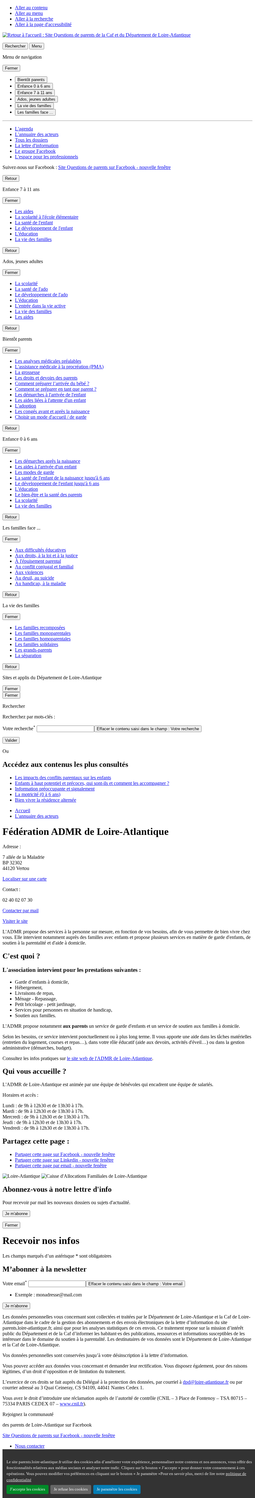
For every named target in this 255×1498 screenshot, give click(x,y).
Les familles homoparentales (43, 638)
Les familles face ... (35, 112)
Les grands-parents (33, 650)
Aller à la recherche (34, 18)
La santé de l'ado (31, 289)
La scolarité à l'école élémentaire (46, 217)
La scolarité (26, 283)
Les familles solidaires (36, 644)
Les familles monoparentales (43, 633)
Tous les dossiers (31, 140)
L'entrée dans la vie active (40, 305)
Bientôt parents (31, 79)
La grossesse (27, 372)
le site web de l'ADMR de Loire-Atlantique (109, 1058)
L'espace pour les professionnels (46, 156)
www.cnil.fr (71, 1403)
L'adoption (25, 405)
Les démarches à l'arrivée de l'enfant (50, 394)
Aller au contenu (31, 7)
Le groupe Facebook (35, 151)
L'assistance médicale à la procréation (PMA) (59, 366)
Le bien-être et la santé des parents (48, 494)
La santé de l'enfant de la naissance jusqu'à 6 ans (62, 477)
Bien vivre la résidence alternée (45, 800)
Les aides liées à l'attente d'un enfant (50, 400)
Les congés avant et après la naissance (52, 411)
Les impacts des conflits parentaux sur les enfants (63, 777)
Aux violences (29, 572)
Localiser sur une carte (24, 878)
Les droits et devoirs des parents (46, 377)
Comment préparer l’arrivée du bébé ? (52, 383)
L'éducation (26, 233)
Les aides (24, 211)
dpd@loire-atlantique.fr (206, 1382)
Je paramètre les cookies (117, 1489)
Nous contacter (29, 1446)
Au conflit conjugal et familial (44, 566)
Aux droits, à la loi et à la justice (46, 555)
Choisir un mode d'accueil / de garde (50, 417)
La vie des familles (34, 105)
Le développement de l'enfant (44, 228)
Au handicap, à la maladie (40, 583)
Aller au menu (29, 13)
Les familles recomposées (40, 627)
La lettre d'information (36, 145)
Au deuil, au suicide (34, 578)
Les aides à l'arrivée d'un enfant (45, 466)
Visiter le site (15, 921)
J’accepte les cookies (27, 1489)
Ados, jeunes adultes (36, 99)
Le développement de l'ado (41, 294)
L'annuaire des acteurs (36, 134)
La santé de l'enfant (34, 222)
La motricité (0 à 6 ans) (37, 794)
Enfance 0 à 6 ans (33, 86)
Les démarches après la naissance (47, 461)
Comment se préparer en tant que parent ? (55, 389)
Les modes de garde (34, 472)
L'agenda (24, 128)
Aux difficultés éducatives (40, 550)
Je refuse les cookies (71, 1489)
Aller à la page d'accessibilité (43, 24)
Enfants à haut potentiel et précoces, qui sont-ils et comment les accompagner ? (92, 783)
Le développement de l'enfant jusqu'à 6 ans (57, 483)
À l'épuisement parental (38, 561)
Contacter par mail (20, 910)
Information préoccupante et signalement (55, 788)
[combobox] (65, 729)
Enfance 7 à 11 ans (34, 92)
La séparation (28, 655)
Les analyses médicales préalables (48, 361)
